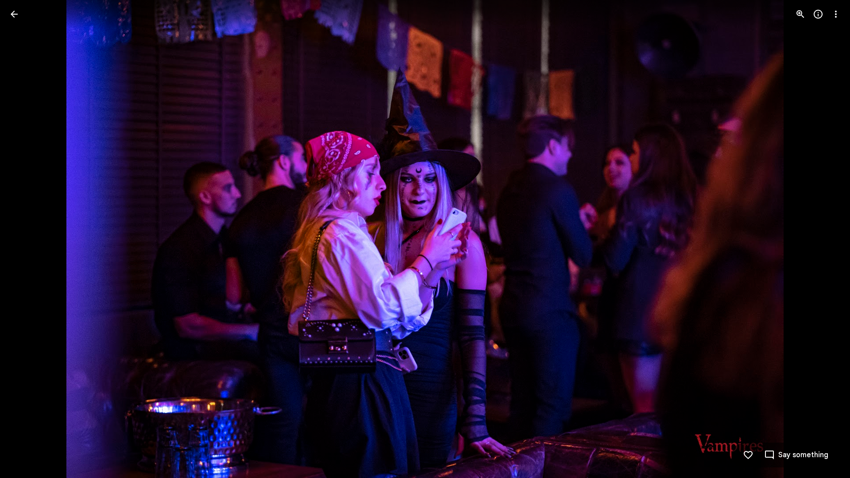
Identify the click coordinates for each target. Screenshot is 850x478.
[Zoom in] (800, 14)
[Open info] (818, 14)
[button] (24, 239)
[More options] (836, 14)
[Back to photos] (14, 14)
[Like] (748, 455)
